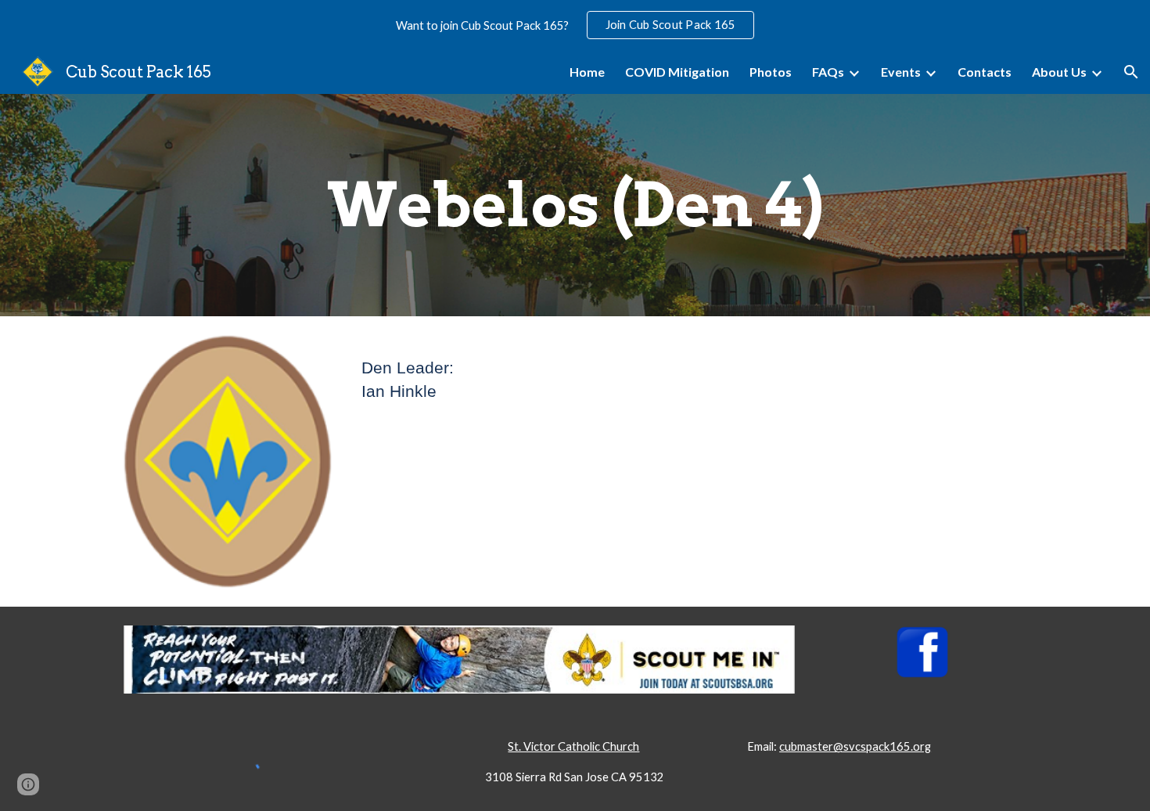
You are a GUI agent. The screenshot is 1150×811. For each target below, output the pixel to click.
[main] (575, 205)
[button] (1131, 72)
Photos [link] (770, 71)
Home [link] (587, 71)
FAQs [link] (828, 71)
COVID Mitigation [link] (677, 71)
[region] (575, 25)
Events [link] (901, 71)
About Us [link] (1059, 71)
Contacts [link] (985, 71)
